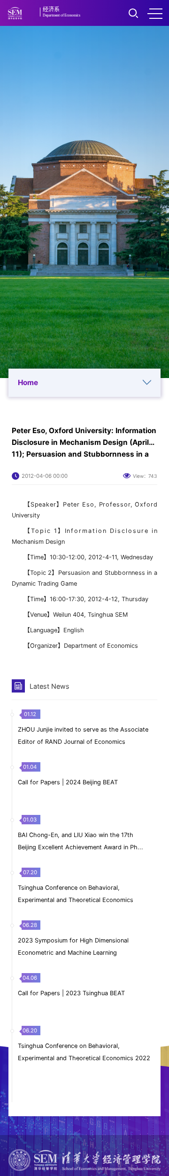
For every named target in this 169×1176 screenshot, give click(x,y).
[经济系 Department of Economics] (15, 13)
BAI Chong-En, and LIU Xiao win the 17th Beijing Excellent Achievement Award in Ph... (80, 841)
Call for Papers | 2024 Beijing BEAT (68, 782)
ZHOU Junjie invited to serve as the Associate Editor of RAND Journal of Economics (83, 735)
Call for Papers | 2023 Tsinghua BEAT (71, 993)
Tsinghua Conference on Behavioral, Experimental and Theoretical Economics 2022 (84, 1052)
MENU (154, 13)
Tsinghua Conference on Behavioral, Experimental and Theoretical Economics (75, 893)
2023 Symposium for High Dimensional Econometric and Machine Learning (73, 946)
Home (28, 382)
